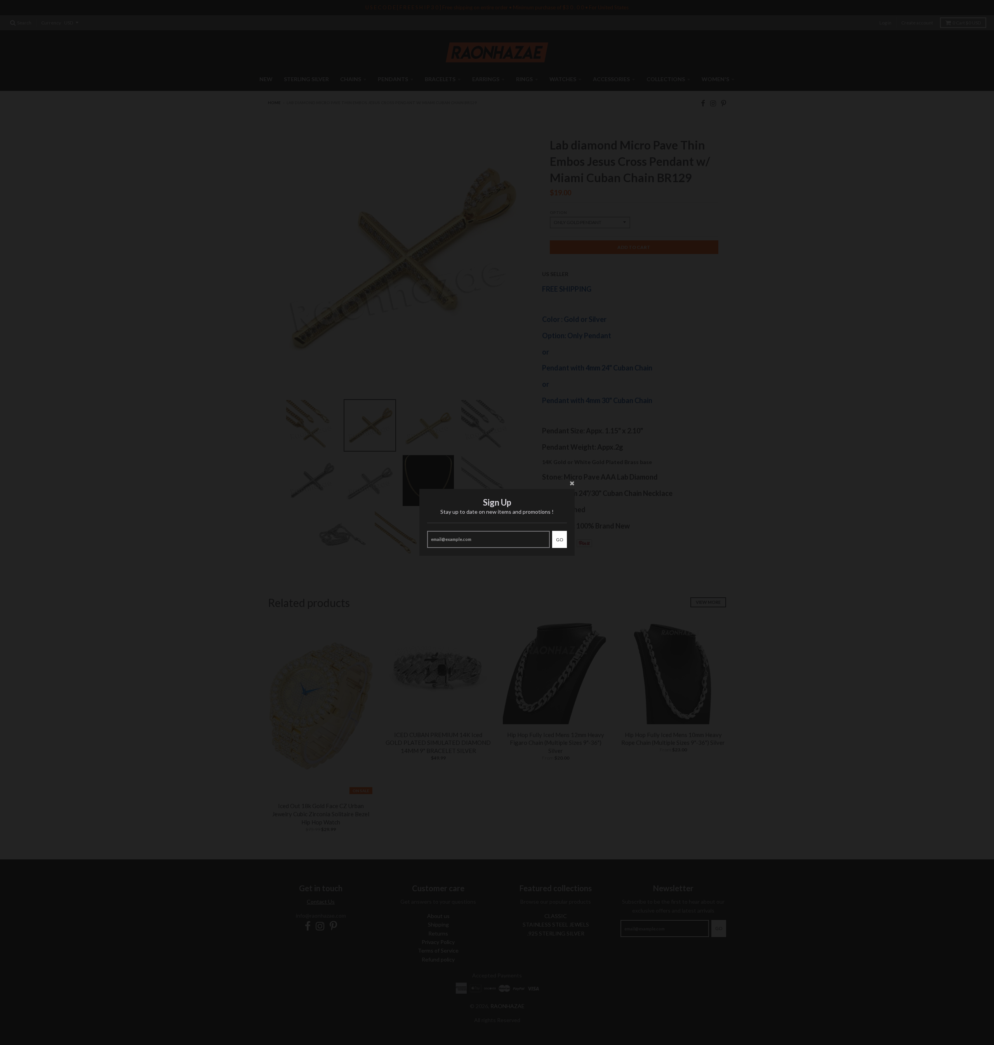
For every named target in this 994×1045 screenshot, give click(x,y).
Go (559, 539)
